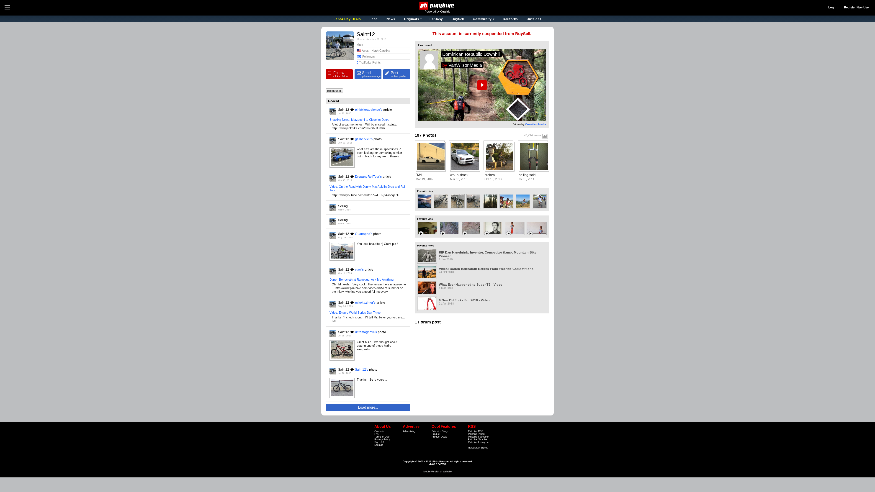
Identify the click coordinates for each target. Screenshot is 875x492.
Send (371, 74)
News (390, 19)
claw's (359, 269)
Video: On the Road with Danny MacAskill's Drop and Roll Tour (367, 188)
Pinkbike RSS (475, 431)
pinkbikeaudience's (368, 109)
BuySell (458, 19)
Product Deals (439, 436)
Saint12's (361, 369)
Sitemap (378, 444)
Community (482, 19)
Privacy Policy (382, 439)
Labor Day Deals (348, 19)
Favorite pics (425, 191)
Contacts (379, 431)
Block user (334, 90)
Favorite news (425, 245)
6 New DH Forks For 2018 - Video (464, 300)
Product (436, 434)
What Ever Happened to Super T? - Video (470, 284)
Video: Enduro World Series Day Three (355, 312)
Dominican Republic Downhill (471, 54)
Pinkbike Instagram (478, 442)
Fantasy (436, 19)
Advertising (409, 431)
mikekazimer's (365, 302)
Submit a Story (440, 431)
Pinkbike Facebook (478, 436)
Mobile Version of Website (437, 471)
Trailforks (510, 19)
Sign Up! (379, 442)
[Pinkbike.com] (437, 6)
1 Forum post (428, 322)
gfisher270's (364, 139)
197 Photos (426, 135)
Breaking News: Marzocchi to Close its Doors (359, 119)
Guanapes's (363, 234)
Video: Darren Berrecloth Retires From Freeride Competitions (486, 269)
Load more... (368, 407)
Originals (411, 19)
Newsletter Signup (478, 447)
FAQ (376, 434)
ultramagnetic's (366, 332)
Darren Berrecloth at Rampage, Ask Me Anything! (361, 279)
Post (398, 74)
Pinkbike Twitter (476, 434)
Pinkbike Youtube (477, 439)
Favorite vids (425, 219)
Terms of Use (381, 436)
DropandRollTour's (368, 176)
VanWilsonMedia (465, 65)
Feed (374, 19)
